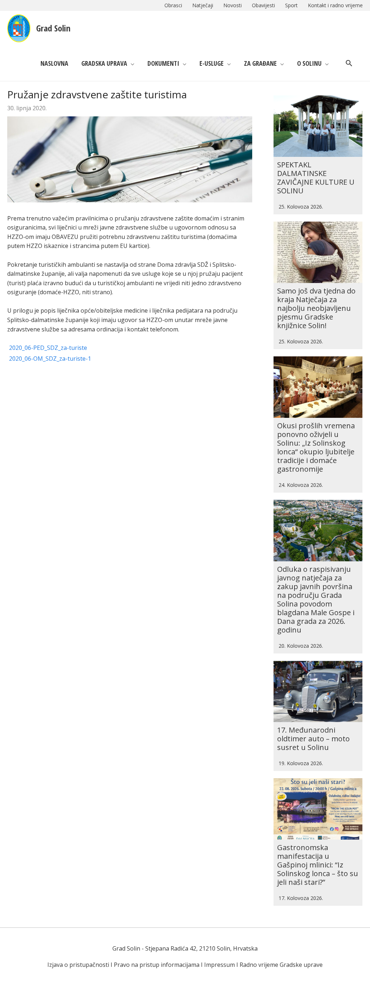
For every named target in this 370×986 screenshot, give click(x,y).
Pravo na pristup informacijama (156, 965)
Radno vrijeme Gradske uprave (281, 965)
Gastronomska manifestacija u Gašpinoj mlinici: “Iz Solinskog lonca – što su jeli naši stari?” (317, 865)
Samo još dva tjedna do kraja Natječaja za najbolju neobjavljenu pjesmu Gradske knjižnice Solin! (316, 308)
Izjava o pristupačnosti (78, 965)
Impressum (219, 965)
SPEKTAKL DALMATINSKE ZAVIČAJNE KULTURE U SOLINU (315, 178)
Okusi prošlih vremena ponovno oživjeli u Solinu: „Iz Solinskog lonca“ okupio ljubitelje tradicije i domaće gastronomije (316, 447)
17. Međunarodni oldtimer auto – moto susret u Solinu (313, 738)
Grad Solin (53, 28)
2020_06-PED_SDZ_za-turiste (48, 348)
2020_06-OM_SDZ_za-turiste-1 (50, 359)
